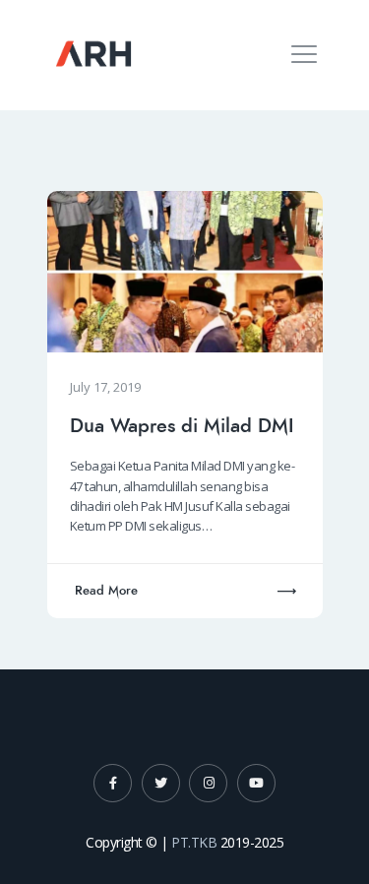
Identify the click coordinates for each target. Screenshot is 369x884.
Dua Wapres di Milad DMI (182, 425)
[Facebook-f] (112, 783)
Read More (106, 591)
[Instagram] (208, 783)
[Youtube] (256, 783)
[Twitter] (161, 783)
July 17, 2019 (105, 387)
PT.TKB (193, 842)
